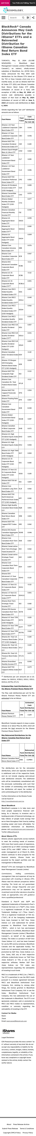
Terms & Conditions (27, 1128)
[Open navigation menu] (3, 17)
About (9, 1124)
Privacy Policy (28, 1133)
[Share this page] (33, 17)
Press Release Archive (21, 1124)
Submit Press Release (10, 1128)
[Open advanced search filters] (28, 17)
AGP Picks (5, 3)
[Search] (23, 17)
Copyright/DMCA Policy (12, 1133)
